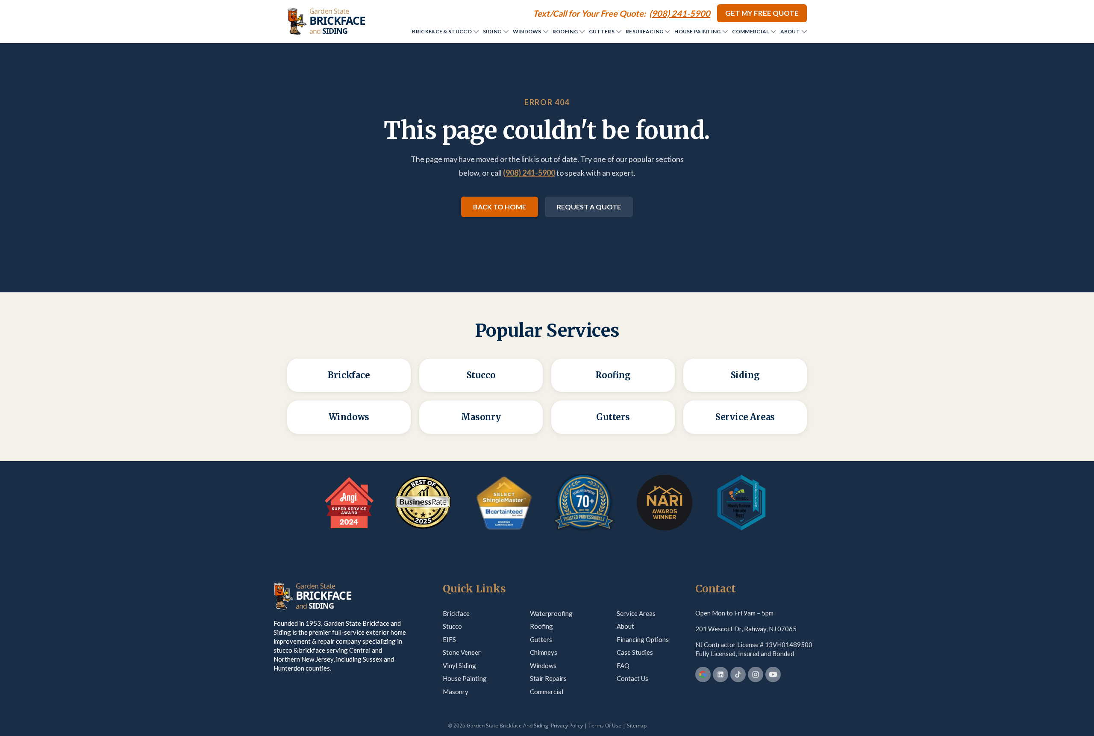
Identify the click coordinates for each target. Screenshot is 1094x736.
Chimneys (543, 652)
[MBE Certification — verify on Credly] (741, 502)
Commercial (750, 31)
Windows (527, 31)
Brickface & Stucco (441, 31)
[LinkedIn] (720, 674)
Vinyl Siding (459, 665)
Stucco (452, 626)
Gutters (602, 31)
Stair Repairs (548, 678)
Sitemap (637, 725)
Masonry (455, 691)
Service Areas (636, 613)
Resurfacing (644, 31)
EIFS (449, 639)
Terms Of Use (604, 725)
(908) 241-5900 (529, 172)
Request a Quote (589, 207)
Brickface (456, 613)
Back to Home (499, 207)
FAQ (623, 665)
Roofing (565, 31)
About (790, 31)
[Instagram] (755, 674)
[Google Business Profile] (703, 674)
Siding (492, 31)
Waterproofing (551, 613)
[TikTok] (738, 674)
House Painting (697, 31)
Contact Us (632, 678)
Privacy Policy (567, 725)
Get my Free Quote (762, 13)
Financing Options (643, 639)
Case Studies (635, 652)
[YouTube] (773, 674)
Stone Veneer (462, 652)
